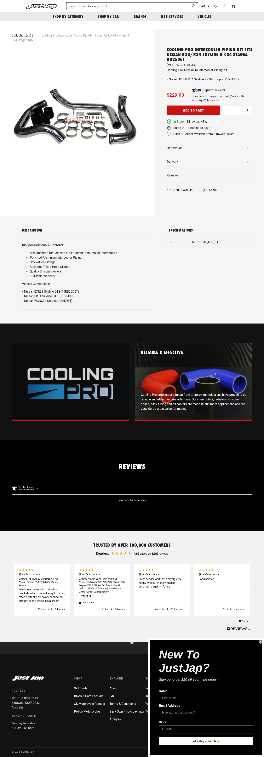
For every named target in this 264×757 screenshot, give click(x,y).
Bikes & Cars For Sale (88, 696)
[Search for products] (193, 6)
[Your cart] (233, 6)
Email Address (169, 705)
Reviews (173, 175)
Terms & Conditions (123, 704)
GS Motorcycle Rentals (89, 704)
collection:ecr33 (22, 35)
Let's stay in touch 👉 (206, 741)
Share (213, 190)
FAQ (112, 696)
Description (174, 148)
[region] (132, 590)
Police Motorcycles (87, 711)
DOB (162, 722)
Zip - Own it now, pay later (127, 711)
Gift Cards (81, 688)
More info (213, 100)
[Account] (224, 6)
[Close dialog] (260, 642)
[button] (8, 590)
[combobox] (132, 6)
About (114, 688)
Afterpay (115, 719)
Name (163, 691)
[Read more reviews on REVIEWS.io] (238, 629)
